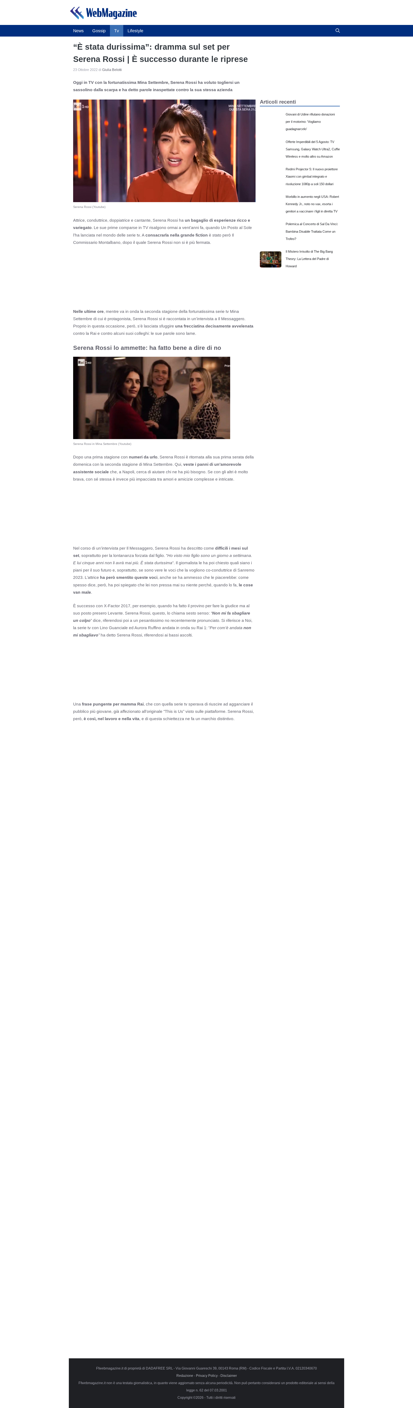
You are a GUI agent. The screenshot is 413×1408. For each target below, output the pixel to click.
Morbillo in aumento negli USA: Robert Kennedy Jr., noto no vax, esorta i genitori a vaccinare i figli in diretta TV (312, 204)
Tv (116, 30)
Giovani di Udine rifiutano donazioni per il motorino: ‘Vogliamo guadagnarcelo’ (310, 121)
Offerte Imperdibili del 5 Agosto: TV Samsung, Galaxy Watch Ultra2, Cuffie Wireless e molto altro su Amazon (313, 149)
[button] (337, 31)
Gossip (99, 30)
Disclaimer (228, 1375)
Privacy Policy (207, 1375)
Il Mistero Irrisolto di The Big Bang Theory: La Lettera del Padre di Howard (309, 259)
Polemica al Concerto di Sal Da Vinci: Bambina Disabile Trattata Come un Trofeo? (312, 231)
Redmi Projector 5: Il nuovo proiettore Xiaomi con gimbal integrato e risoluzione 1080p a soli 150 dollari (312, 176)
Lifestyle (135, 30)
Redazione (184, 1375)
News (78, 30)
